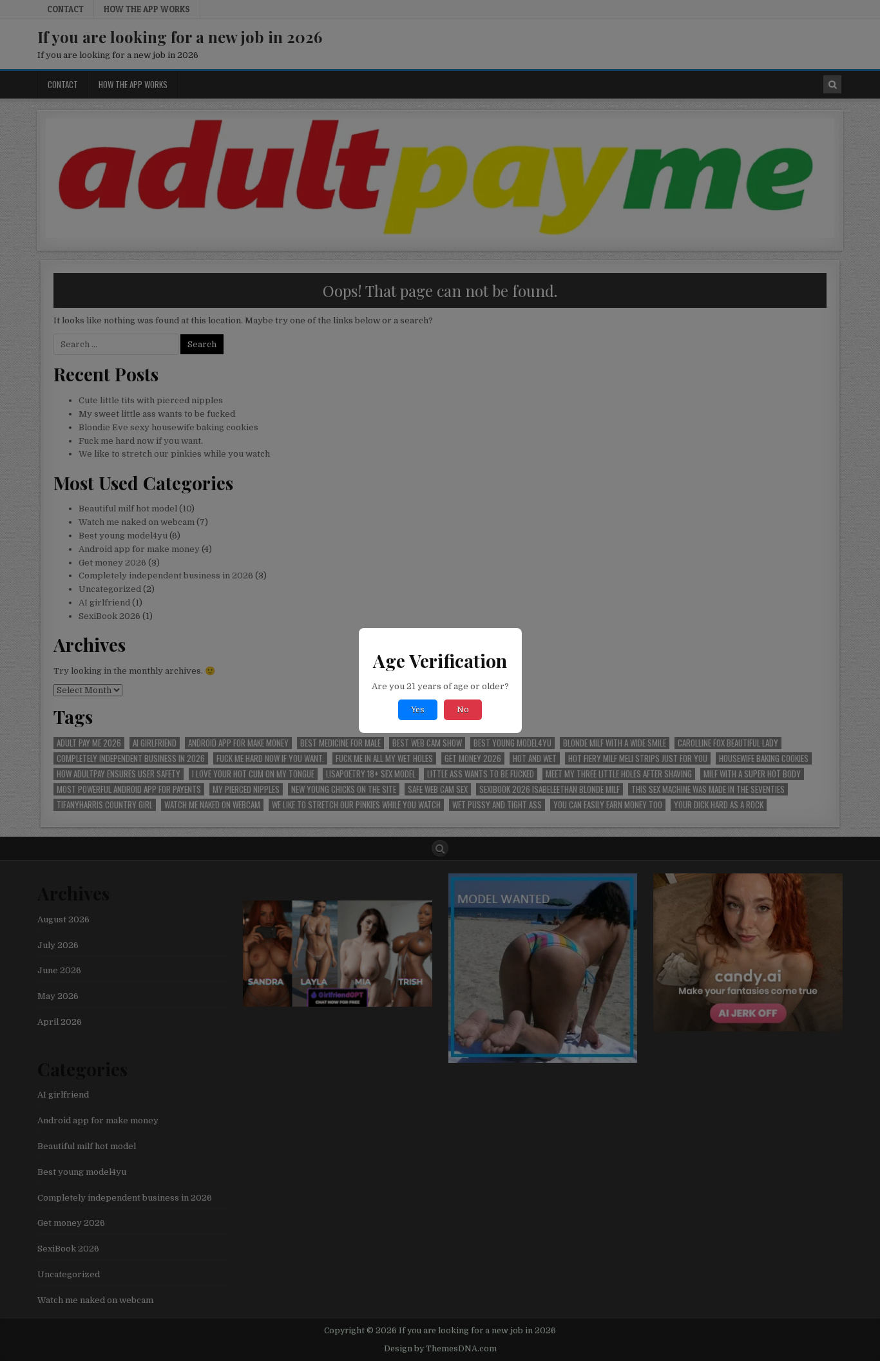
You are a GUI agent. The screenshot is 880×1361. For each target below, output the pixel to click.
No (463, 709)
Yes (418, 709)
